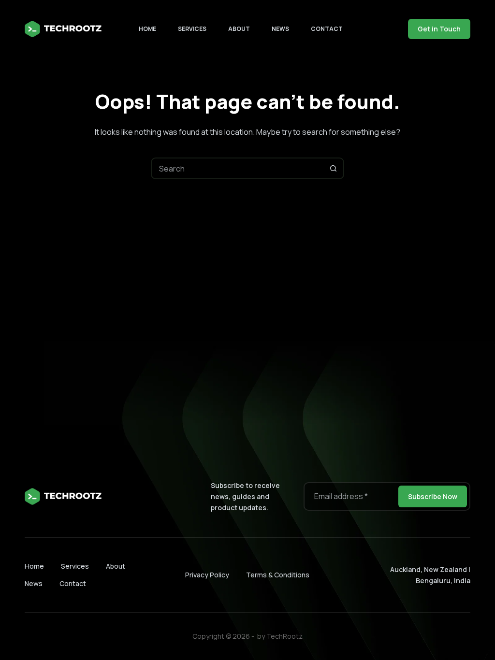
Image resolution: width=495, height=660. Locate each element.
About (239, 29)
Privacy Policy (207, 574)
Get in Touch (439, 28)
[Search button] (333, 168)
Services (192, 29)
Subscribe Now (432, 496)
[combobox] (237, 168)
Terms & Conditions (277, 574)
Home (147, 29)
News (280, 29)
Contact (327, 29)
